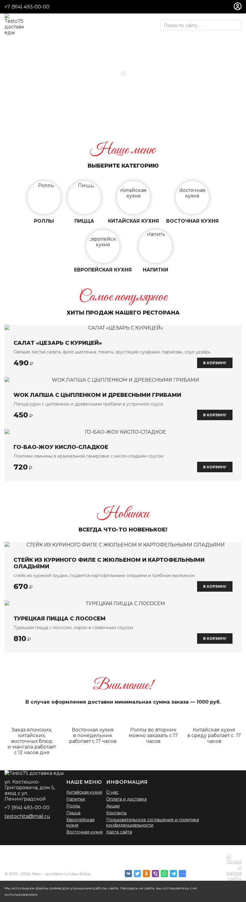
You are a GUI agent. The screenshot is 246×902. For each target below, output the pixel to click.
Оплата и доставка (126, 799)
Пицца (73, 813)
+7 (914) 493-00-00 (27, 7)
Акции (113, 806)
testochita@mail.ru (27, 816)
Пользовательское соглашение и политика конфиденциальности (152, 822)
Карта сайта (119, 832)
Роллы (73, 806)
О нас (112, 792)
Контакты (116, 813)
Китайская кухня (84, 792)
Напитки (75, 799)
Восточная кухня (84, 832)
